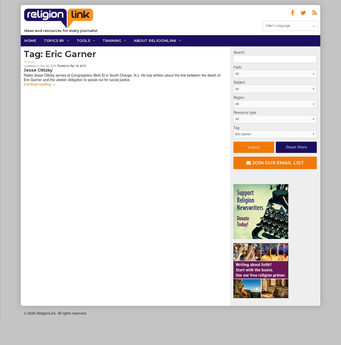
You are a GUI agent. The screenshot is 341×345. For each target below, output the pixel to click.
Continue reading (39, 84)
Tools (83, 40)
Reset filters (296, 147)
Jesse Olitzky (38, 70)
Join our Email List (277, 163)
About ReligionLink (155, 40)
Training (112, 40)
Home (30, 40)
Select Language (278, 25)
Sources (29, 62)
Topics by (54, 40)
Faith (237, 67)
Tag (236, 127)
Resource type (244, 112)
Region (239, 97)
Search (239, 52)
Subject (239, 82)
